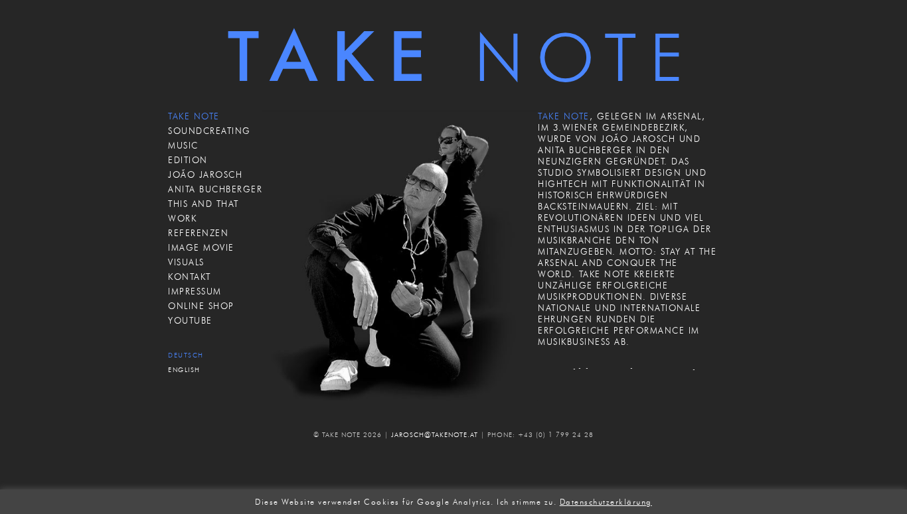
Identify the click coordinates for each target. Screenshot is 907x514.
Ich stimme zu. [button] (526, 502)
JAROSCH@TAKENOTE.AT (434, 434)
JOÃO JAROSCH (205, 174)
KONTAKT (189, 276)
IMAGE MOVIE (201, 247)
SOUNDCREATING (209, 130)
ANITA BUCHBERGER (215, 189)
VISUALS (186, 262)
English (184, 369)
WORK (182, 218)
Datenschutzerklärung (606, 502)
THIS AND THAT (203, 203)
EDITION (188, 160)
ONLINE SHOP (201, 305)
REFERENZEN (198, 232)
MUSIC (183, 145)
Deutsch (186, 355)
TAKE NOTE (194, 116)
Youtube (190, 320)
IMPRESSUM (195, 291)
